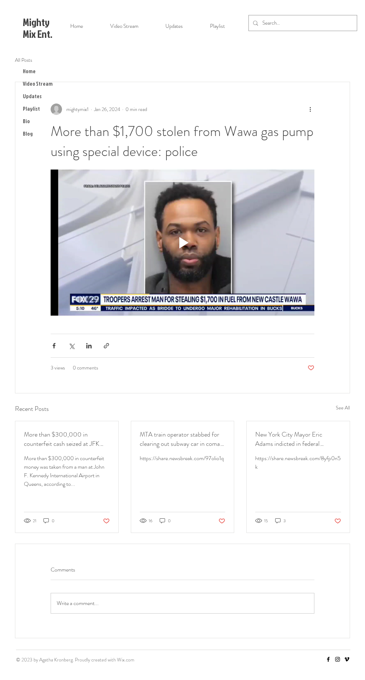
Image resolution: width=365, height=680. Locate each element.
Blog (28, 133)
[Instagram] (337, 659)
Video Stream (38, 83)
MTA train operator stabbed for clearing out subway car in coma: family (181, 439)
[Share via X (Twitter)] (71, 345)
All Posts (23, 60)
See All (343, 407)
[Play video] (182, 242)
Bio (26, 121)
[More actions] (310, 109)
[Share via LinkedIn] (89, 345)
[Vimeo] (347, 659)
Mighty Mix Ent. (37, 28)
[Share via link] (106, 345)
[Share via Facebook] (54, 345)
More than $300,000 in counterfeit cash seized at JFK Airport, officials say (61, 439)
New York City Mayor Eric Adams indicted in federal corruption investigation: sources (296, 439)
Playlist (31, 108)
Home (29, 71)
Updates (32, 96)
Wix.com (125, 659)
